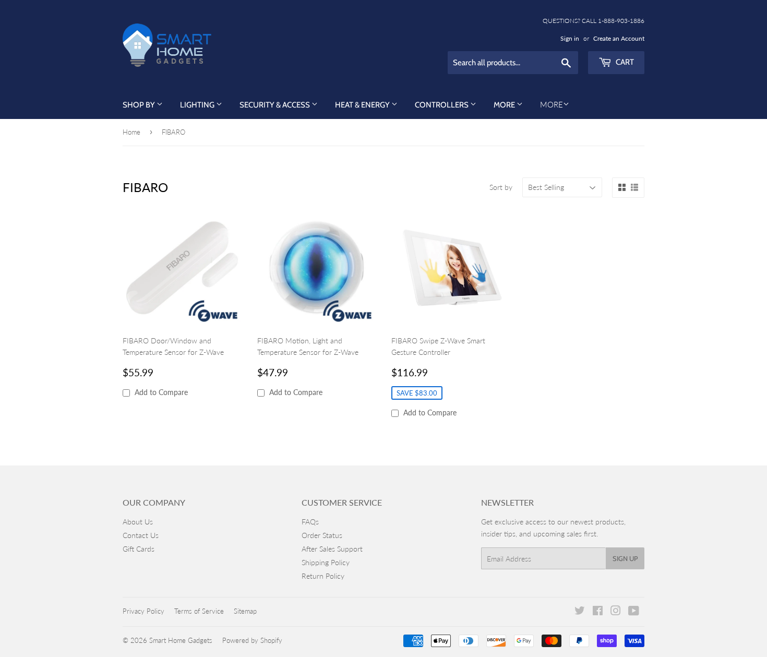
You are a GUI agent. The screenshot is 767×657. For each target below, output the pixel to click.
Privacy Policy (143, 611)
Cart (624, 62)
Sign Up (625, 558)
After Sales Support (332, 548)
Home (131, 132)
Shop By (140, 105)
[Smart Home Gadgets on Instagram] (615, 611)
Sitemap (245, 611)
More (505, 105)
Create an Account (618, 38)
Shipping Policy (326, 562)
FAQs (310, 521)
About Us (138, 521)
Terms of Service (199, 611)
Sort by (500, 187)
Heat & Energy (363, 105)
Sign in (569, 38)
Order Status (322, 535)
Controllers (442, 105)
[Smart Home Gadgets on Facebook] (597, 611)
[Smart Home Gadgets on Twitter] (579, 611)
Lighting (198, 105)
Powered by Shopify (252, 640)
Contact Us (141, 535)
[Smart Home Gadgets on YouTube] (633, 611)
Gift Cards (138, 548)
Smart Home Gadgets (180, 640)
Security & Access (275, 105)
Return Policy (323, 575)
